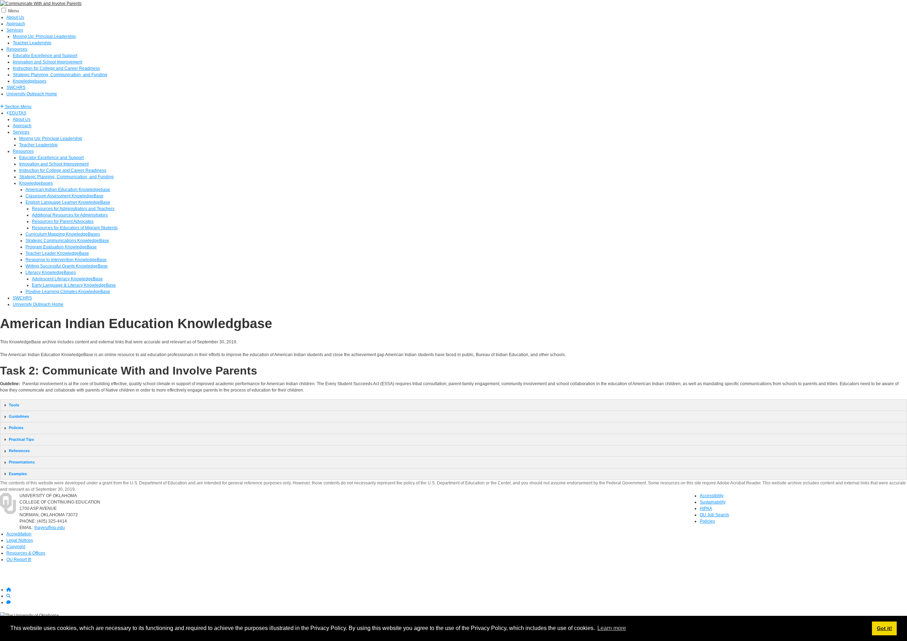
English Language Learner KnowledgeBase (68, 202)
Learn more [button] (611, 628)
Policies (16, 428)
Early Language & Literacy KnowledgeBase (74, 285)
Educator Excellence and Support (45, 55)
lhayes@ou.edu (49, 527)
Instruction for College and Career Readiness (56, 68)
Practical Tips (21, 439)
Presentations (22, 462)
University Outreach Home (31, 93)
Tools (14, 405)
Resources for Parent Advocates (63, 221)
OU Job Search (714, 514)
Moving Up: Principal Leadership (44, 36)
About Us (15, 17)
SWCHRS (16, 87)
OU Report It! (18, 559)
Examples (18, 474)
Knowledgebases (29, 81)
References (19, 451)
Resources (16, 49)
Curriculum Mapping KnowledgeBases (63, 234)
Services (14, 30)
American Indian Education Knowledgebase (68, 189)
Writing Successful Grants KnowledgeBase (67, 266)
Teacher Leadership (32, 42)
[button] (16, 106)
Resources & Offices (25, 553)
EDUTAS (17, 113)
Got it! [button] (884, 628)
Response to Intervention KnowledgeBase (66, 259)
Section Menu (18, 106)
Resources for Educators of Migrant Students (75, 227)
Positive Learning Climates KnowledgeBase (68, 291)
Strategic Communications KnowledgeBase (67, 240)
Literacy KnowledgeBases (51, 272)
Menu (13, 11)
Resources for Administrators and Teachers (73, 208)
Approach (15, 23)
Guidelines (19, 416)
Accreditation (19, 534)
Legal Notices (19, 540)
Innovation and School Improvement (47, 62)
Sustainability (713, 502)
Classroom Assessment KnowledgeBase (64, 195)
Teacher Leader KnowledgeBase (57, 253)
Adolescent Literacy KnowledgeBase (67, 278)
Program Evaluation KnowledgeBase (61, 246)
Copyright (15, 546)
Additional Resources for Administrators (70, 215)
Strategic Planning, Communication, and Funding (60, 74)
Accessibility (711, 495)
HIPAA (706, 508)
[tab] (453, 405)
